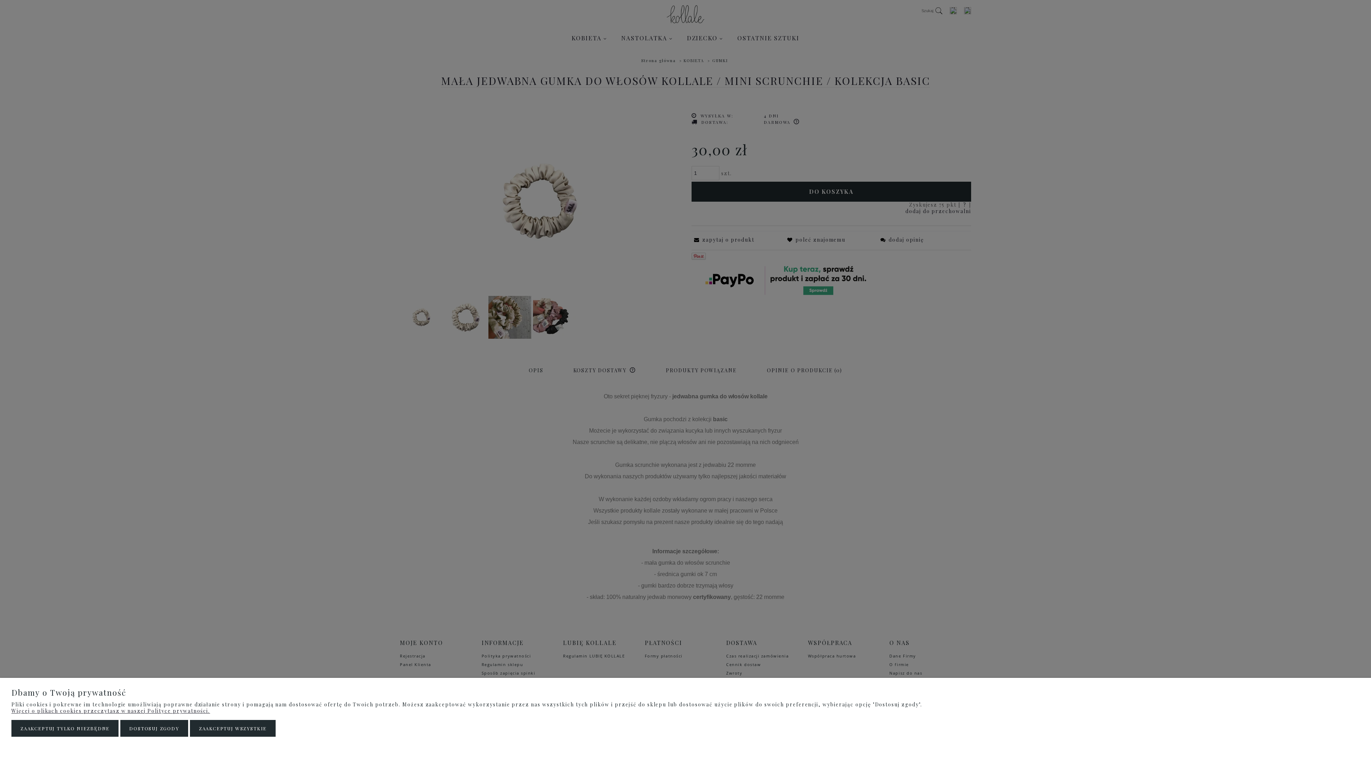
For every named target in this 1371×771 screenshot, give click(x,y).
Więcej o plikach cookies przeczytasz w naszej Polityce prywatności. (110, 710)
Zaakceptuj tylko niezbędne (65, 728)
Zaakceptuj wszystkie (233, 728)
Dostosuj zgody (154, 728)
